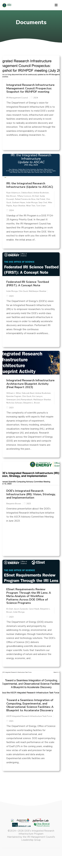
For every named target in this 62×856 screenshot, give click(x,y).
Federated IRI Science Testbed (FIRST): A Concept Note (27, 283)
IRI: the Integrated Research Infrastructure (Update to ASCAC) (29, 185)
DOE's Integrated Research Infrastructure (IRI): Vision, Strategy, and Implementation (30, 494)
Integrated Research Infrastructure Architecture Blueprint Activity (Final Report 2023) (30, 383)
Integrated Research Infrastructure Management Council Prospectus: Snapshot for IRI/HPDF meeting (30, 88)
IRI (8, 5)
